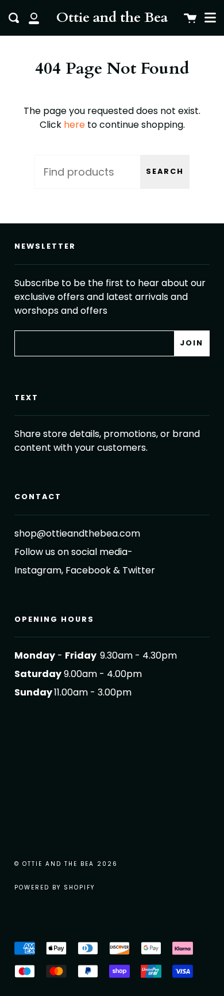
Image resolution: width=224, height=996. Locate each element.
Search (165, 171)
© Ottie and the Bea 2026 (66, 864)
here (74, 124)
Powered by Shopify (54, 887)
